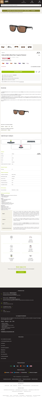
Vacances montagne (6, 395)
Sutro (12, 126)
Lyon (10, 321)
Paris (13, 321)
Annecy (2, 321)
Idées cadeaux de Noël (34, 385)
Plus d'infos (3, 329)
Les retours (3, 345)
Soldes (11, 385)
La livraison (3, 343)
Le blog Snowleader (4, 356)
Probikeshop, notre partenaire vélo (7, 331)
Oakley (3, 52)
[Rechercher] (40, 4)
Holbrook (2, 126)
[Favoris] (36, 72)
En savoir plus (21, 81)
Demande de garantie (5, 347)
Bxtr (9, 126)
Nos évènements (4, 354)
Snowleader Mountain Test (26, 385)
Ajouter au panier (18, 71)
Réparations (3, 349)
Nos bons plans (7, 385)
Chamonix (7, 321)
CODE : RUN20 (27, 10)
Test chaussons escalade (36, 395)
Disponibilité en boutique (36, 66)
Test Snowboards (21, 395)
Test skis (11, 395)
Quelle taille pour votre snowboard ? (17, 391)
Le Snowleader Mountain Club (6, 341)
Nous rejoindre (3, 358)
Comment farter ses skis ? (27, 391)
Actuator (6, 126)
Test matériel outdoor (29, 395)
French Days (19, 385)
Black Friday (15, 385)
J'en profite (33, 10)
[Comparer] (39, 72)
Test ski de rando (15, 395)
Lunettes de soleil (5, 12)
